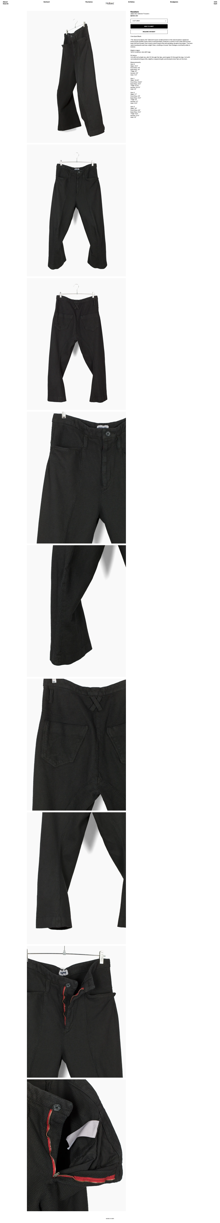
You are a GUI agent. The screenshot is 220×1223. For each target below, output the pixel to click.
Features (89, 2)
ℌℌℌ (215, 2)
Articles (131, 2)
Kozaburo (135, 12)
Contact (46, 2)
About (5, 2)
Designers (174, 2)
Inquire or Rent (149, 31)
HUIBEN (112, 1218)
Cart (215, 4)
